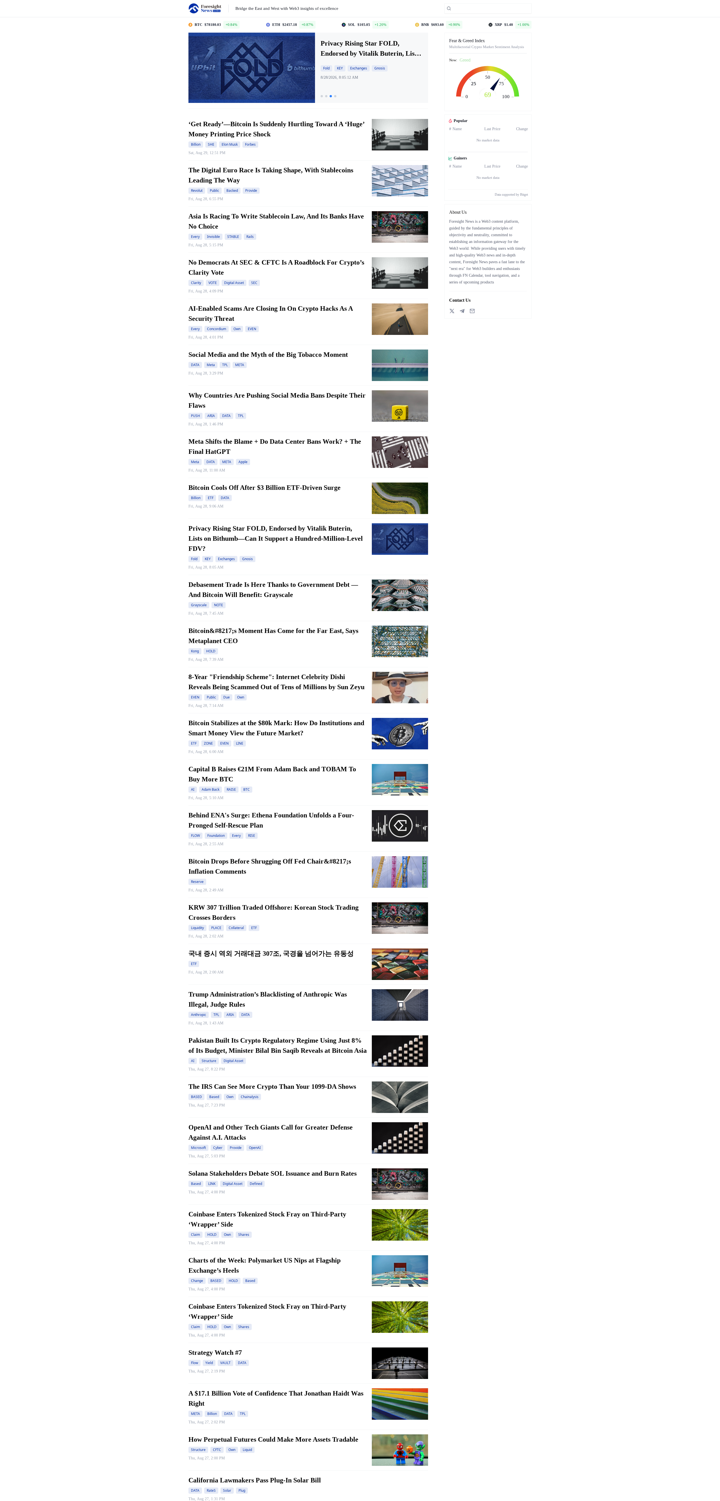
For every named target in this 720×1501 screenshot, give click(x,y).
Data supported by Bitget (511, 195)
